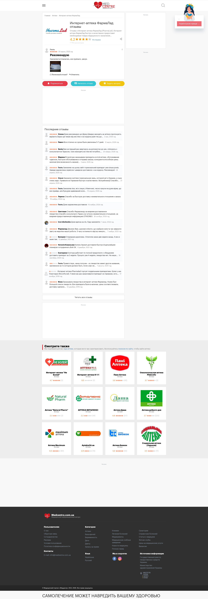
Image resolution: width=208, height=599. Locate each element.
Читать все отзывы (83, 297)
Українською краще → (189, 24)
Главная (47, 15)
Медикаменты (118, 537)
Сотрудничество (51, 537)
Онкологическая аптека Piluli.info (151, 375)
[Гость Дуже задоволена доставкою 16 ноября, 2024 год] (83, 207)
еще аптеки (68, 349)
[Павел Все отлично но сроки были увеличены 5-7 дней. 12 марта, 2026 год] (83, 144)
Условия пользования (52, 543)
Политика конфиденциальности (57, 546)
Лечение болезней (119, 534)
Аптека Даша (120, 411)
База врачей (90, 534)
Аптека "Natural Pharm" (56, 411)
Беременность (91, 537)
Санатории (143, 531)
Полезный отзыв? (59, 75)
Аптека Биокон (120, 446)
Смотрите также (56, 346)
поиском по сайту (125, 349)
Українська (89, 557)
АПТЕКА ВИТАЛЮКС (88, 411)
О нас (46, 531)
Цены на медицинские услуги (151, 543)
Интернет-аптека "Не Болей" (56, 375)
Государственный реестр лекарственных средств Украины (150, 559)
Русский (88, 560)
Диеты (87, 544)
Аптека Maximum (56, 446)
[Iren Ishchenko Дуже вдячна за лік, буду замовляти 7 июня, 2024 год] (83, 224)
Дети (87, 540)
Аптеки (88, 531)
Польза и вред (118, 549)
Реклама (47, 540)
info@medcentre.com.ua (60, 555)
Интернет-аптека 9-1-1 (88, 376)
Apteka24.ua (88, 446)
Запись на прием (92, 547)
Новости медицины (120, 546)
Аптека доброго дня (151, 411)
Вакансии (143, 546)
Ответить (75, 75)
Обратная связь (50, 534)
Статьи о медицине (147, 537)
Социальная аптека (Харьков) (151, 445)
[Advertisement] (83, 107)
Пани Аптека (120, 376)
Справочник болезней (148, 534)
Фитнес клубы (144, 540)
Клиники (115, 531)
